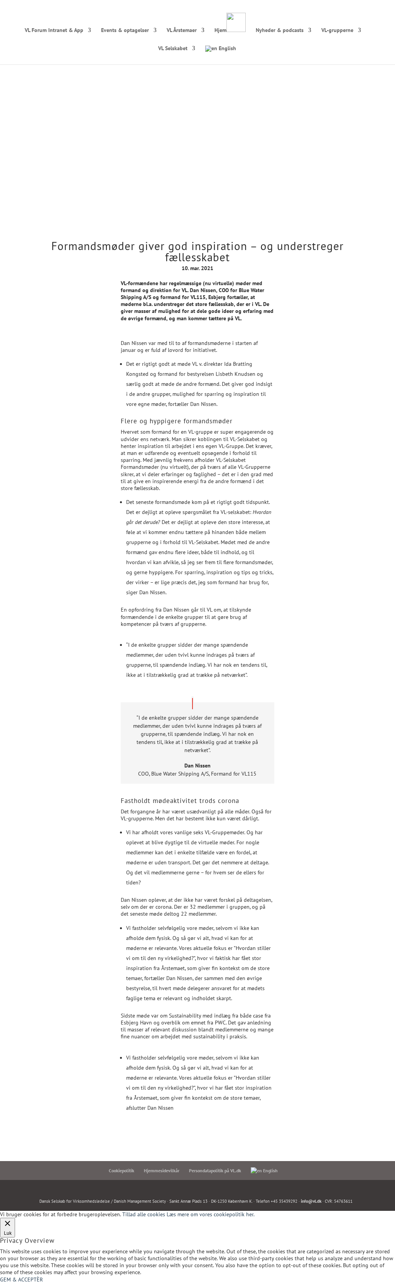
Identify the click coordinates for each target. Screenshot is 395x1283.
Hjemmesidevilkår (161, 1170)
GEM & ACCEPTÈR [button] (21, 1279)
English (226, 49)
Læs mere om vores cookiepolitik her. (211, 1214)
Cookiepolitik (121, 1170)
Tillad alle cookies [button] (143, 1214)
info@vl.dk (311, 1201)
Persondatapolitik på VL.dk (215, 1170)
